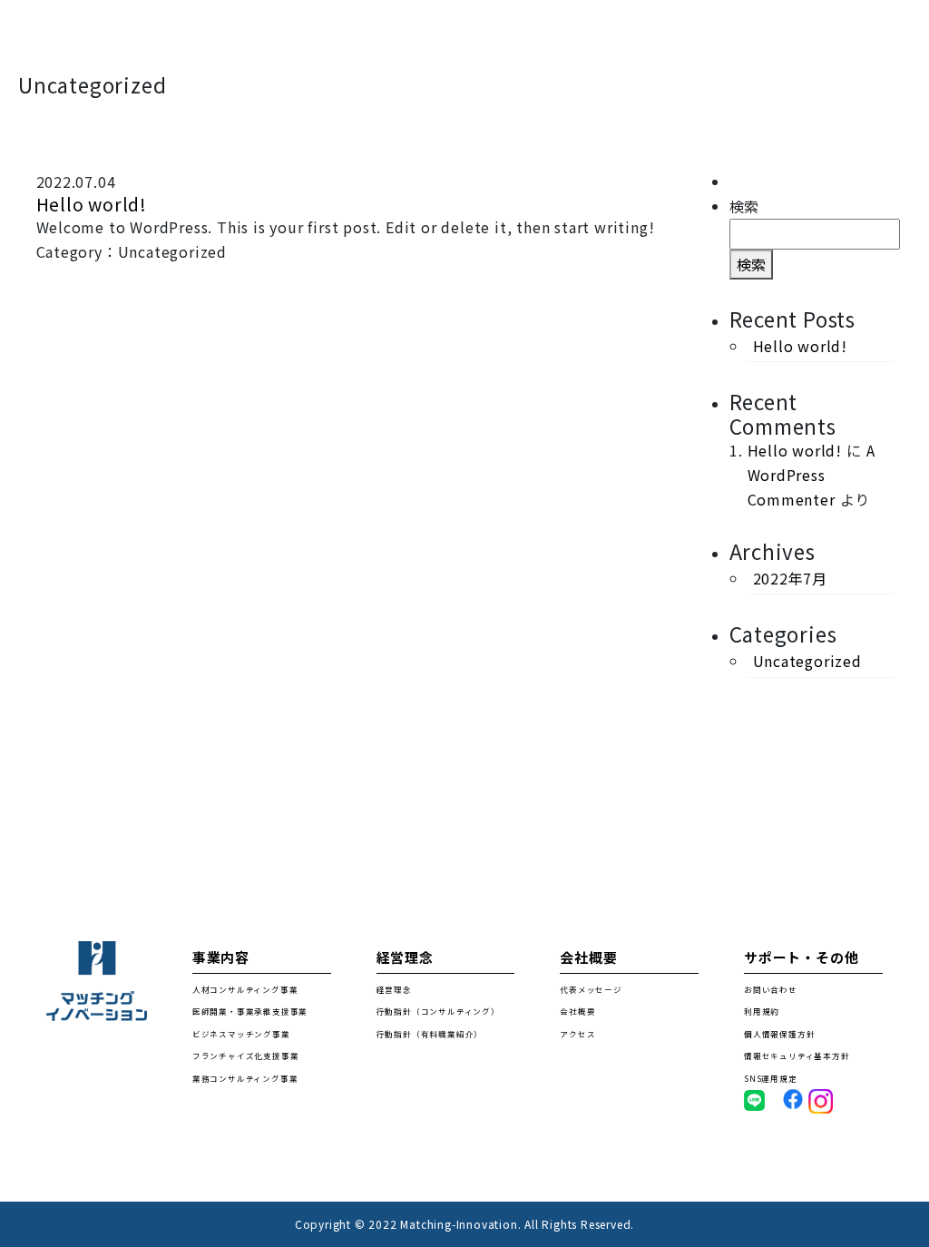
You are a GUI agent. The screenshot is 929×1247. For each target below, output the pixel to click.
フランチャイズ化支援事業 (245, 1055)
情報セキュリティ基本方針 (797, 1055)
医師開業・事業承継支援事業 (250, 1011)
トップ (231, 36)
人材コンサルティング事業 (245, 989)
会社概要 (729, 36)
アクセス (577, 1033)
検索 (744, 206)
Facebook (802, 1098)
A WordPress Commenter (811, 474)
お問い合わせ (864, 36)
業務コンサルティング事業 (245, 1078)
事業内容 (349, 36)
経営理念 (606, 36)
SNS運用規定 (770, 1078)
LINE (754, 1099)
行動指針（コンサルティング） (438, 1011)
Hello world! (92, 204)
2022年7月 (790, 578)
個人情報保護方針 (779, 1033)
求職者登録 (477, 36)
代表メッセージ (591, 989)
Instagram (832, 1101)
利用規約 (761, 1011)
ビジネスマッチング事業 (241, 1033)
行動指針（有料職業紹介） (430, 1033)
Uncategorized (807, 661)
